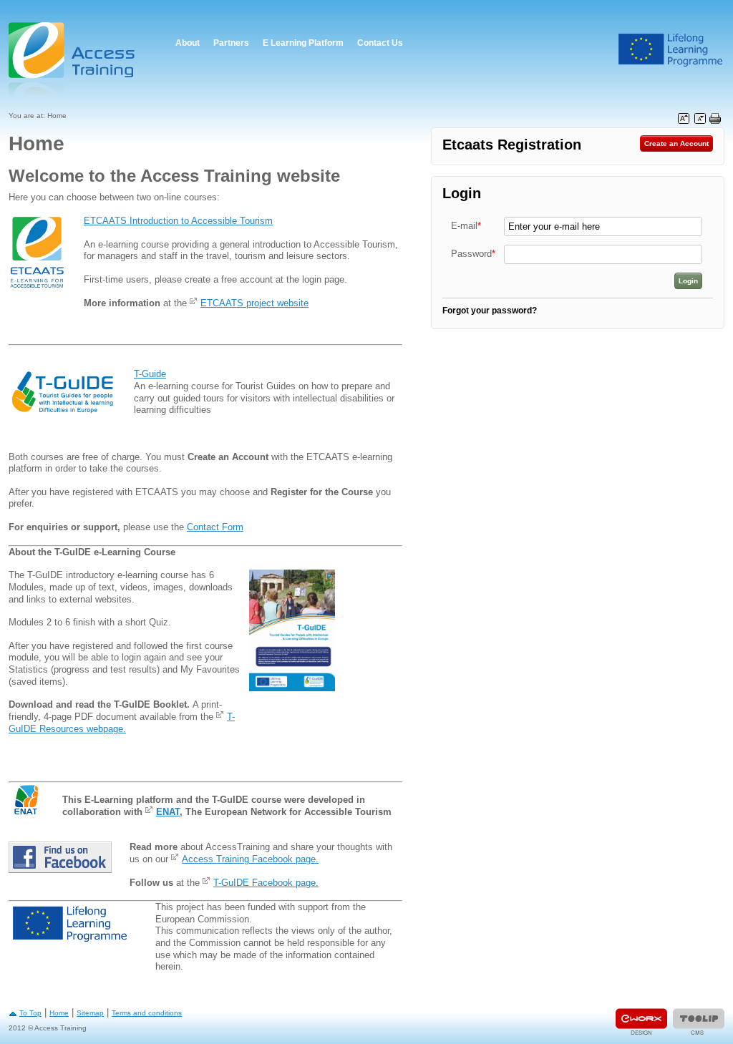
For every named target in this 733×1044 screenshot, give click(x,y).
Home (59, 1013)
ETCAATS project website (254, 303)
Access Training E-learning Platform (73, 59)
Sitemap (90, 1013)
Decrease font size (700, 119)
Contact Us (380, 43)
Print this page (715, 119)
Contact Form (215, 527)
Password (473, 253)
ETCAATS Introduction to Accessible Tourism (178, 220)
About (187, 43)
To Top (30, 1013)
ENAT (168, 811)
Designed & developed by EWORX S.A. (641, 1021)
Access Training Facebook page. (250, 859)
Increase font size (683, 119)
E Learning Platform (303, 43)
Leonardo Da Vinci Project (670, 50)
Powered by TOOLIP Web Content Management (698, 1021)
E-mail (466, 225)
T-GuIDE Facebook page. (266, 882)
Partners (231, 43)
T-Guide (150, 374)
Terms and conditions (147, 1013)
